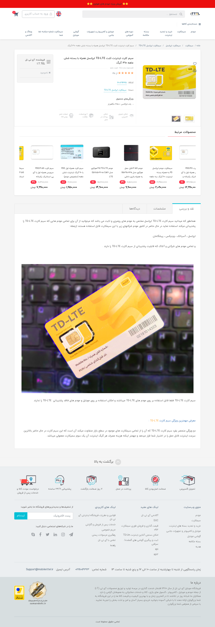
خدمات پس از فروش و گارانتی (100, 524)
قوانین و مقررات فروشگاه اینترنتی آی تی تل (97, 517)
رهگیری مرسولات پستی (104, 535)
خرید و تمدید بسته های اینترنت (185, 526)
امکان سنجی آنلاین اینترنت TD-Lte (140, 535)
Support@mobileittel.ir (39, 569)
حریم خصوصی (109, 529)
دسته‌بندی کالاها (190, 24)
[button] (18, 14)
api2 (156, 554)
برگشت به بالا (104, 461)
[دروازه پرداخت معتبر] (19, 592)
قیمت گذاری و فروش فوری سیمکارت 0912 (139, 527)
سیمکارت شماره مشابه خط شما (50, 33)
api (156, 549)
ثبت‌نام (21, 515)
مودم (193, 31)
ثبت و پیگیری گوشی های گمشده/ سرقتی (141, 542)
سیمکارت (181, 31)
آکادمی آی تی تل (149, 515)
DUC (156, 520)
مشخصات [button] (160, 209)
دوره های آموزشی (129, 33)
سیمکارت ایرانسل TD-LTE (115, 90)
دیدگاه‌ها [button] (134, 209)
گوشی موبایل (76, 33)
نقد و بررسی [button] (186, 209)
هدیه (198, 546)
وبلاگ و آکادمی (28, 33)
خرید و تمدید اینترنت (166, 33)
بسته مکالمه (146, 33)
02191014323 (82, 569)
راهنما (113, 545)
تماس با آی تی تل (107, 540)
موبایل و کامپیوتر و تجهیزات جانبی (100, 33)
